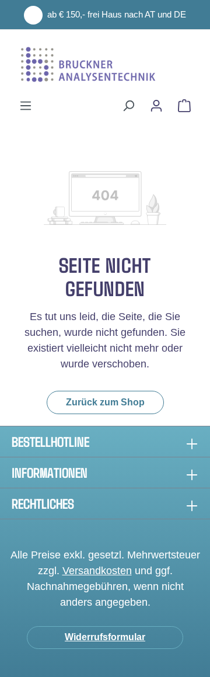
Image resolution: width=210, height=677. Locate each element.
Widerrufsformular (105, 637)
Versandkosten (97, 571)
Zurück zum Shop (105, 402)
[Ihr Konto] (156, 105)
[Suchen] (128, 105)
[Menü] (26, 105)
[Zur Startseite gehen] (105, 64)
